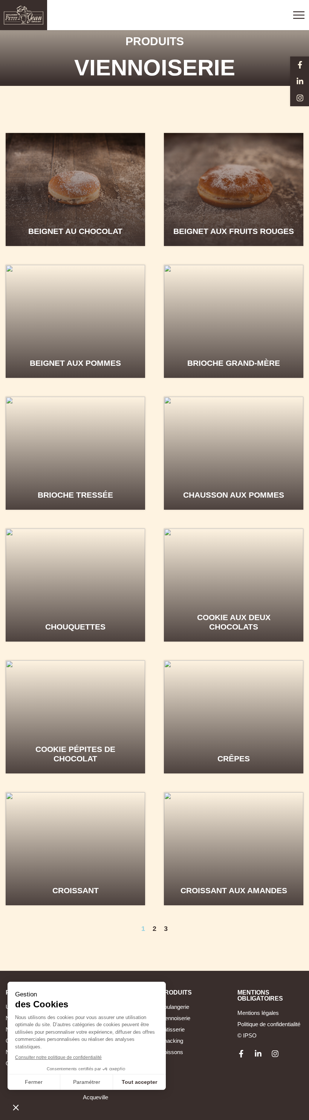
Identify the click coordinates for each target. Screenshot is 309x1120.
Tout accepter (139, 1082)
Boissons (171, 1052)
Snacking (171, 1040)
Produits (154, 41)
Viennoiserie (175, 1018)
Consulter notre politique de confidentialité (58, 1057)
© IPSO (247, 1035)
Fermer (34, 1082)
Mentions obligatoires (260, 995)
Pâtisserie (172, 1029)
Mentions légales (258, 1013)
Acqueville (95, 1097)
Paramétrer (86, 1082)
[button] (16, 1107)
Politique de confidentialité (268, 1024)
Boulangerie (174, 1007)
